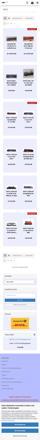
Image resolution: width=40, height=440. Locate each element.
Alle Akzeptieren (20, 424)
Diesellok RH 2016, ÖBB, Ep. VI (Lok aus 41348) (28, 46)
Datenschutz (5, 385)
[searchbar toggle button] (27, 2)
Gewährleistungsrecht (8, 378)
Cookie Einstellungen (8, 388)
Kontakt (4, 364)
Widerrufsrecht (6, 371)
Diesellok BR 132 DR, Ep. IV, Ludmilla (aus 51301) (11, 46)
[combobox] (17, 18)
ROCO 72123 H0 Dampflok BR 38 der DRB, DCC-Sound (28, 157)
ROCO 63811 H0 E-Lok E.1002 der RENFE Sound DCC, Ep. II (28, 83)
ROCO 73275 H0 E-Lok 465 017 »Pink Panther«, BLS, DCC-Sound (11, 231)
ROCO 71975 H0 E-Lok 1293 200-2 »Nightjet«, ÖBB (28, 120)
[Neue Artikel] (34, 335)
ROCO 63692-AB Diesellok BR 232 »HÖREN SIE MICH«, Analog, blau (11, 83)
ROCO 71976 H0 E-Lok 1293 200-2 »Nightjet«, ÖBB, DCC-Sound (11, 157)
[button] (5, 18)
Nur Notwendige (20, 430)
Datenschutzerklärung (8, 420)
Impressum (5, 361)
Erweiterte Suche (20, 305)
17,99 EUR (20, 347)
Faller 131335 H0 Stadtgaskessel (20, 343)
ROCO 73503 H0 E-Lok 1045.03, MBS (28, 230)
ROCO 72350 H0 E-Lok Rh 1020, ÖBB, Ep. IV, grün (11, 193)
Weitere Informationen (20, 436)
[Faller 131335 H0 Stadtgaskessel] (20, 340)
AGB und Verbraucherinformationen (12, 382)
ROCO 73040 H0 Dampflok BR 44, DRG (28, 193)
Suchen (20, 300)
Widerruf (4, 375)
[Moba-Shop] (4, 2)
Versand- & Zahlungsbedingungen (11, 368)
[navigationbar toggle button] (37, 2)
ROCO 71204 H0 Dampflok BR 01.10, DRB (11, 120)
